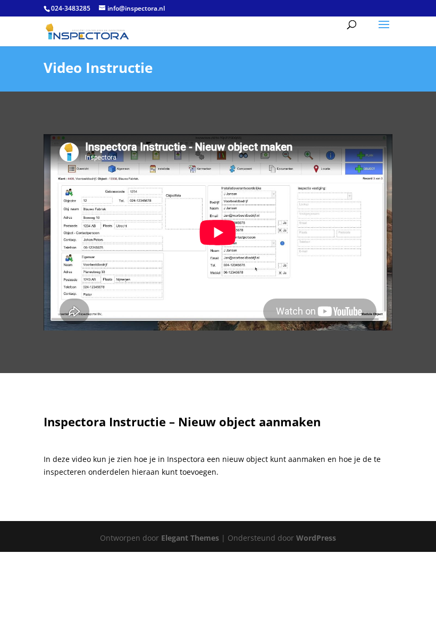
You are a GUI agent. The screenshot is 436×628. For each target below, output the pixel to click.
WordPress (316, 538)
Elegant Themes (190, 538)
